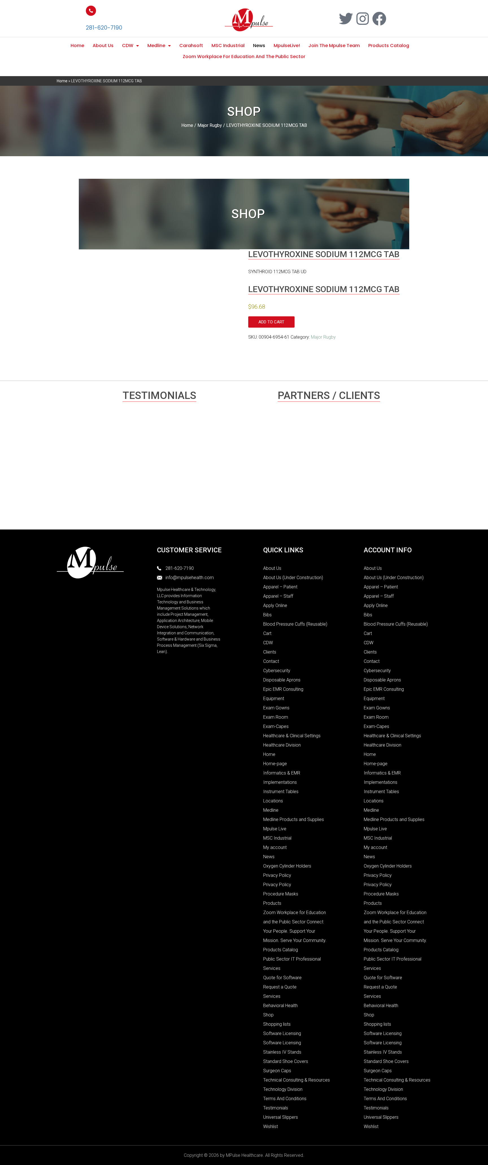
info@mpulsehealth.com (189, 577)
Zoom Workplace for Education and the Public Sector (244, 56)
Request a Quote (280, 987)
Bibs (267, 614)
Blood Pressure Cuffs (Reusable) (295, 624)
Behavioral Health (280, 1005)
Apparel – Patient (280, 587)
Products (272, 903)
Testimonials (275, 1108)
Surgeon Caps (277, 1070)
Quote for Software (282, 977)
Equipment (273, 698)
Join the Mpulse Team (334, 45)
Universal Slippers (280, 1117)
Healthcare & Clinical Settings (292, 735)
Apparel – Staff (278, 596)
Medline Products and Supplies (293, 819)
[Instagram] (363, 19)
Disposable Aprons (281, 680)
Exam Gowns (276, 708)
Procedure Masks (280, 894)
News (259, 45)
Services (271, 996)
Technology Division (282, 1089)
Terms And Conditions (284, 1098)
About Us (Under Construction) (293, 577)
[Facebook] (379, 19)
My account (275, 847)
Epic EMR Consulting (283, 689)
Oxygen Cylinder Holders (287, 866)
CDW (127, 45)
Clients (269, 652)
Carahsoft (191, 45)
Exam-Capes (276, 726)
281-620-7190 (104, 28)
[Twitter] (346, 19)
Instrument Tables (281, 791)
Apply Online (275, 605)
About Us (103, 45)
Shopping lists (277, 1024)
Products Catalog (388, 45)
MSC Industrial (228, 45)
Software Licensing (282, 1033)
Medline (156, 45)
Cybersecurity (276, 670)
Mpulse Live (274, 828)
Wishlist (270, 1126)
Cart (267, 633)
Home (77, 45)
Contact (271, 661)
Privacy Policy (277, 875)
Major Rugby (209, 125)
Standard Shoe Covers (285, 1061)
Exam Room (275, 717)
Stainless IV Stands (282, 1052)
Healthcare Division (282, 745)
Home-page (275, 763)
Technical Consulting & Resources (296, 1080)
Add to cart (271, 322)
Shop (268, 1015)
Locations (273, 801)
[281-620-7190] (91, 11)
